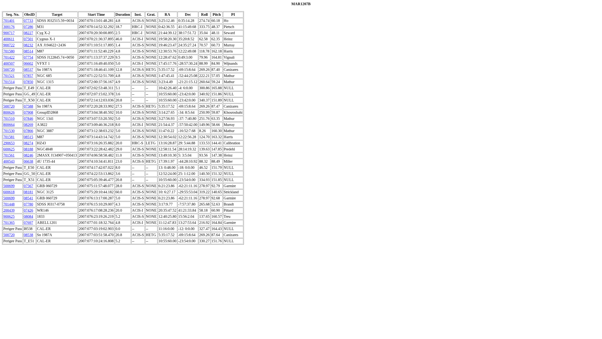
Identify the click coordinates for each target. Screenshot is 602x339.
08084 (28, 216)
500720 (9, 70)
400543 (9, 161)
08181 (28, 192)
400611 (8, 39)
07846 (28, 119)
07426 (28, 210)
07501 (28, 39)
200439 (9, 210)
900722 (9, 45)
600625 (9, 149)
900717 (9, 33)
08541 (28, 198)
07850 (28, 82)
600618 (9, 192)
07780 (28, 204)
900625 (9, 216)
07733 (28, 21)
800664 (9, 125)
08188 (28, 149)
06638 (28, 161)
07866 (28, 131)
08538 (28, 235)
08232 (28, 45)
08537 (28, 70)
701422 (9, 57)
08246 (28, 155)
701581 (9, 137)
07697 (28, 223)
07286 (28, 27)
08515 (28, 137)
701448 (9, 204)
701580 (9, 51)
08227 (28, 33)
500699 (9, 186)
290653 (9, 143)
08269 (28, 125)
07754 (28, 57)
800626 (9, 112)
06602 (28, 63)
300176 (9, 27)
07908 (28, 112)
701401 (9, 21)
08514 (28, 51)
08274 (28, 143)
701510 (9, 119)
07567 (28, 186)
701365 (9, 223)
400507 (9, 63)
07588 (28, 106)
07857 (28, 76)
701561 (9, 155)
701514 (9, 82)
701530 (9, 131)
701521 (9, 76)
